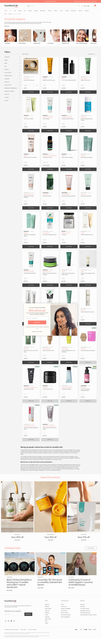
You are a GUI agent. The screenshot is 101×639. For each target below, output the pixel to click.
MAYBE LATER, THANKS (37, 331)
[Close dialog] (75, 305)
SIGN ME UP (37, 322)
